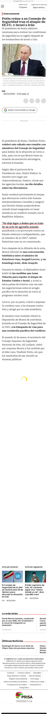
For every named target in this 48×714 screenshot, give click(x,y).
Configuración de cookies (17, 685)
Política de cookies (37, 682)
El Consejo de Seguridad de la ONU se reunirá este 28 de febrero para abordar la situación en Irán (12, 591)
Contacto (10, 673)
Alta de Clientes (35, 676)
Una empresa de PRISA (24, 695)
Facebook (25, 100)
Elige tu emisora (39, 7)
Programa (23, 7)
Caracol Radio (12, 6)
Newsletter (37, 673)
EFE (3, 91)
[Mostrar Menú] (2, 6)
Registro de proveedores (18, 679)
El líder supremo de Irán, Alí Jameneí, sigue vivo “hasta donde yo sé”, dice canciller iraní (34, 590)
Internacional (11, 13)
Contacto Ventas (23, 673)
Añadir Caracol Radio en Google (21, 110)
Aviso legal (35, 679)
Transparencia (35, 685)
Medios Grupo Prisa (24, 701)
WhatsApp (43, 100)
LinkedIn (37, 100)
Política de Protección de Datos (15, 682)
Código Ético (24, 688)
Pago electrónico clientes (16, 676)
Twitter (31, 100)
